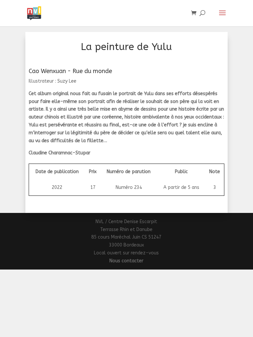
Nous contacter (126, 261)
